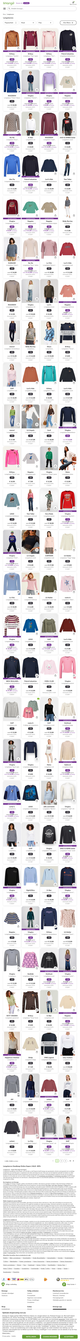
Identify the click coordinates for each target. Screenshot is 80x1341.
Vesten (66, 1268)
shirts (47, 1206)
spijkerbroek (6, 1227)
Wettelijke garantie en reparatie (62, 1300)
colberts (16, 1235)
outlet (7, 1184)
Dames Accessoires (66, 1261)
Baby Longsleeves (15, 1258)
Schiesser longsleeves (36, 1193)
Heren (53, 1268)
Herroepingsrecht (58, 1298)
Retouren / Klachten (59, 1295)
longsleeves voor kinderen (46, 1176)
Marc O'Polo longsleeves (56, 1193)
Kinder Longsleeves (25, 1261)
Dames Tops (61, 1265)
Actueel (29, 1309)
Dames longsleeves (52, 1261)
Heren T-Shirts (7, 1268)
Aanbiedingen (6, 1309)
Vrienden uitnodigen (8, 1293)
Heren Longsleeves (9, 1265)
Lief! (53, 1185)
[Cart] (18, 48)
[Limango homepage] (8, 3)
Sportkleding (52, 1265)
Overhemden (35, 1268)
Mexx (55, 1185)
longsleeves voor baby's (61, 1176)
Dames (59, 1268)
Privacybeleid (31, 1295)
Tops (24, 1265)
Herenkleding (27, 1258)
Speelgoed (31, 1265)
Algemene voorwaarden (34, 1298)
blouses (72, 1251)
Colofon (29, 1293)
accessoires (72, 1235)
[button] (11, 23)
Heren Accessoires (38, 1261)
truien (10, 1242)
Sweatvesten (7, 1272)
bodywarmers (12, 1253)
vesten (5, 1253)
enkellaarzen (47, 1232)
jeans (46, 1227)
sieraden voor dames (31, 1237)
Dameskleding (51, 1258)
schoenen (9, 1232)
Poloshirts (16, 1272)
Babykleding (13, 1261)
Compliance (30, 1302)
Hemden (60, 1258)
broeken (46, 1243)
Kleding (5, 1258)
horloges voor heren (18, 1237)
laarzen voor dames (26, 1232)
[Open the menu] (4, 8)
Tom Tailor (48, 1185)
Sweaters (17, 1268)
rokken (51, 1243)
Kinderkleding (69, 1258)
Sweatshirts (25, 1268)
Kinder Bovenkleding (39, 1258)
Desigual (60, 1185)
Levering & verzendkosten (60, 1293)
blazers (29, 1235)
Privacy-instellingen (33, 1300)
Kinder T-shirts (45, 1268)
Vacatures (5, 1295)
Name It (66, 1185)
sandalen (19, 1246)
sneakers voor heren (37, 1232)
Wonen (19, 1265)
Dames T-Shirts (41, 1265)
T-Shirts (5, 1261)
